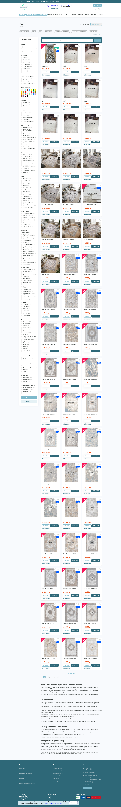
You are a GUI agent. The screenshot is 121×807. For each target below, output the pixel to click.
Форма (60, 14)
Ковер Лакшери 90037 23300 (69, 449)
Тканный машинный (29, 83)
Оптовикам (56, 778)
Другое (100, 14)
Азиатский (26, 182)
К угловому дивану (29, 296)
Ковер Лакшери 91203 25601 (69, 309)
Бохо (25, 189)
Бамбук (26, 57)
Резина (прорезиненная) (29, 142)
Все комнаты (28, 291)
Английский (26, 183)
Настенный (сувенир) (29, 311)
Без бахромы (28, 156)
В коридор (27, 282)
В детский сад (28, 273)
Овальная (26, 119)
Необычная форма (28, 117)
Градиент (26, 342)
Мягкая (26, 310)
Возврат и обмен (57, 776)
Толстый (26, 104)
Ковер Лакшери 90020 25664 (48, 623)
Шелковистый (27, 315)
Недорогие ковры (93, 31)
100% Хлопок (27, 127)
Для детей (27, 391)
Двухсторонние (27, 247)
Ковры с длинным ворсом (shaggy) (79, 31)
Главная (21, 1)
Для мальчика (27, 379)
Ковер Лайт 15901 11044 (89, 239)
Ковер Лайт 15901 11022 (47, 274)
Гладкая (26, 306)
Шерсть (26, 71)
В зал (26, 276)
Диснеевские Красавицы (30, 367)
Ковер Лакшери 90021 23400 (90, 588)
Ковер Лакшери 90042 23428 (48, 379)
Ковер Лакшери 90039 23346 (48, 414)
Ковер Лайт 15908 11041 (68, 169)
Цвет (66, 14)
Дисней (25, 369)
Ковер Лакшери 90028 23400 (48, 553)
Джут (25, 60)
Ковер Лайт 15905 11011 (47, 204)
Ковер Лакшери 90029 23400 (90, 518)
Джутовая (27, 135)
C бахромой (27, 154)
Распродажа (43, 14)
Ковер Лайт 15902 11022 (68, 239)
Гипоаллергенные (29, 244)
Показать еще (71, 673)
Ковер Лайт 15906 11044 (89, 169)
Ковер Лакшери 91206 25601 (69, 274)
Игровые (26, 260)
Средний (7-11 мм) (29, 220)
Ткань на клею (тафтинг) (29, 148)
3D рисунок (27, 321)
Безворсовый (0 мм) (29, 213)
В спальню (27, 289)
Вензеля (26, 330)
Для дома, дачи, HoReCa (29, 294)
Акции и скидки (23, 770)
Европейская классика (29, 205)
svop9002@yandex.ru (90, 772)
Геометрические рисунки (29, 337)
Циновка (26, 224)
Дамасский (26, 344)
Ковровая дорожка (29, 113)
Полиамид (26, 62)
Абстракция (27, 178)
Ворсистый (27, 240)
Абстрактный (27, 323)
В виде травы (27, 236)
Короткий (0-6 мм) (29, 219)
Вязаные (26, 242)
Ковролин (34, 31)
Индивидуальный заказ (58, 770)
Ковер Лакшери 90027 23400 (69, 553)
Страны (55, 14)
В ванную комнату (29, 269)
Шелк (25, 70)
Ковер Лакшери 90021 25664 (69, 588)
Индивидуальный (28, 207)
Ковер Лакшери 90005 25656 (69, 658)
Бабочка (26, 357)
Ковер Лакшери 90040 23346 (90, 379)
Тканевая (26, 146)
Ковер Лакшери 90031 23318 (48, 518)
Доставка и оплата (44, 1)
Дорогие (26, 258)
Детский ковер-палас (29, 251)
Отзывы (57, 1)
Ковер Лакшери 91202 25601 (90, 309)
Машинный (27, 78)
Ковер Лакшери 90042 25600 (90, 344)
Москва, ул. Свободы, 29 (66, 5)
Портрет (26, 168)
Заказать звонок (54, 8)
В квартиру (27, 280)
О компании (27, 1)
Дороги (25, 348)
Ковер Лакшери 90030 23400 (69, 518)
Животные (26, 350)
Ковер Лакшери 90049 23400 (69, 344)
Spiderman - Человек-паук (29, 366)
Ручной (26, 79)
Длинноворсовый (28, 160)
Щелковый (26, 172)
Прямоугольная (28, 121)
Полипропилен (28, 64)
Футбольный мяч (28, 358)
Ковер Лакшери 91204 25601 (48, 309)
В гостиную (57, 31)
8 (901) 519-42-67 (54, 5)
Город (25, 341)
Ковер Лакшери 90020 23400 (69, 623)
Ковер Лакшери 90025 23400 (90, 553)
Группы (49, 14)
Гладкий (26, 246)
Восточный (27, 194)
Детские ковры (65, 31)
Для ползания (27, 257)
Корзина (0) (98, 5)
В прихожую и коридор (29, 287)
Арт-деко (27, 187)
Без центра (27, 327)
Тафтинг (26, 81)
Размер (86, 14)
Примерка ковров (57, 768)
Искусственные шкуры (29, 262)
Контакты (52, 1)
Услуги (37, 1)
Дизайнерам (56, 781)
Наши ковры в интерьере (25, 773)
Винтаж (26, 191)
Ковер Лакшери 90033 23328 (90, 484)
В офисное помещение (29, 284)
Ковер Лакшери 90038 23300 (90, 414)
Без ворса (27, 304)
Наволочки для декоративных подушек (29, 166)
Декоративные (27, 198)
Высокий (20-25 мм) (29, 217)
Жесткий (26, 308)
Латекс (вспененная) (29, 139)
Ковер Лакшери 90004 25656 (90, 658)
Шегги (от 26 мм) (28, 226)
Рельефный (27, 313)
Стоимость (72, 14)
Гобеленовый (27, 196)
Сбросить (28, 401)
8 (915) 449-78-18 (54, 6)
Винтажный (27, 332)
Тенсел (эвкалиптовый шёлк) (28, 144)
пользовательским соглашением (53, 803)
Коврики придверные (29, 297)
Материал (80, 14)
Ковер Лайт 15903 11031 (47, 239)
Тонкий (26, 105)
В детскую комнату (29, 274)
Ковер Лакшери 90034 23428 (69, 484)
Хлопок (26, 68)
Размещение (93, 14)
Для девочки (27, 377)
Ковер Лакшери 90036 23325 (90, 449)
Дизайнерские (28, 203)
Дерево (26, 346)
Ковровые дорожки (24, 31)
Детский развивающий (29, 253)
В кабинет (27, 278)
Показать (28, 397)
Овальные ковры (48, 31)
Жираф (25, 351)
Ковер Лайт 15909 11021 (47, 169)
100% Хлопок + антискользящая (28, 130)
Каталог (22, 14)
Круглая (26, 115)
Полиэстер (27, 66)
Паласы (40, 31)
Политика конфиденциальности (27, 783)
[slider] (21, 48)
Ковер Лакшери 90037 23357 (48, 449)
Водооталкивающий (28, 238)
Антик (26, 185)
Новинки (29, 14)
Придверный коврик (29, 170)
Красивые (26, 264)
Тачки (25, 371)
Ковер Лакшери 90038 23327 (69, 414)
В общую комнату (29, 387)
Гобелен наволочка (28, 339)
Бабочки (26, 325)
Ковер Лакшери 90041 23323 (69, 379)
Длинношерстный (28, 162)
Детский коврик (28, 158)
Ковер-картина (28, 163)
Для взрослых (28, 389)
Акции (33, 1)
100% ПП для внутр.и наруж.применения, (29, 235)
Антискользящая (28, 132)
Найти (97, 40)
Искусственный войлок (29, 137)
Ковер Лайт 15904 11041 (68, 204)
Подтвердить (73, 802)
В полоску (26, 329)
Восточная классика (29, 192)
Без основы (26, 133)
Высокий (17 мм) (28, 215)
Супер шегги (27, 222)
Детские (26, 200)
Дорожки (36, 14)
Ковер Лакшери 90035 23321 (48, 484)
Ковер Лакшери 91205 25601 (90, 274)
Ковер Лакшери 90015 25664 (90, 623)
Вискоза (26, 59)
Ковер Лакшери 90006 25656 (48, 658)
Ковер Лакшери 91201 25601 (48, 344)
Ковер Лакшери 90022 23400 (48, 588)
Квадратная (27, 112)
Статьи (21, 781)
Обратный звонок (87, 788)
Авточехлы (26, 180)
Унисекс (26, 381)
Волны (25, 334)
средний (26, 102)
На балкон (27, 299)
